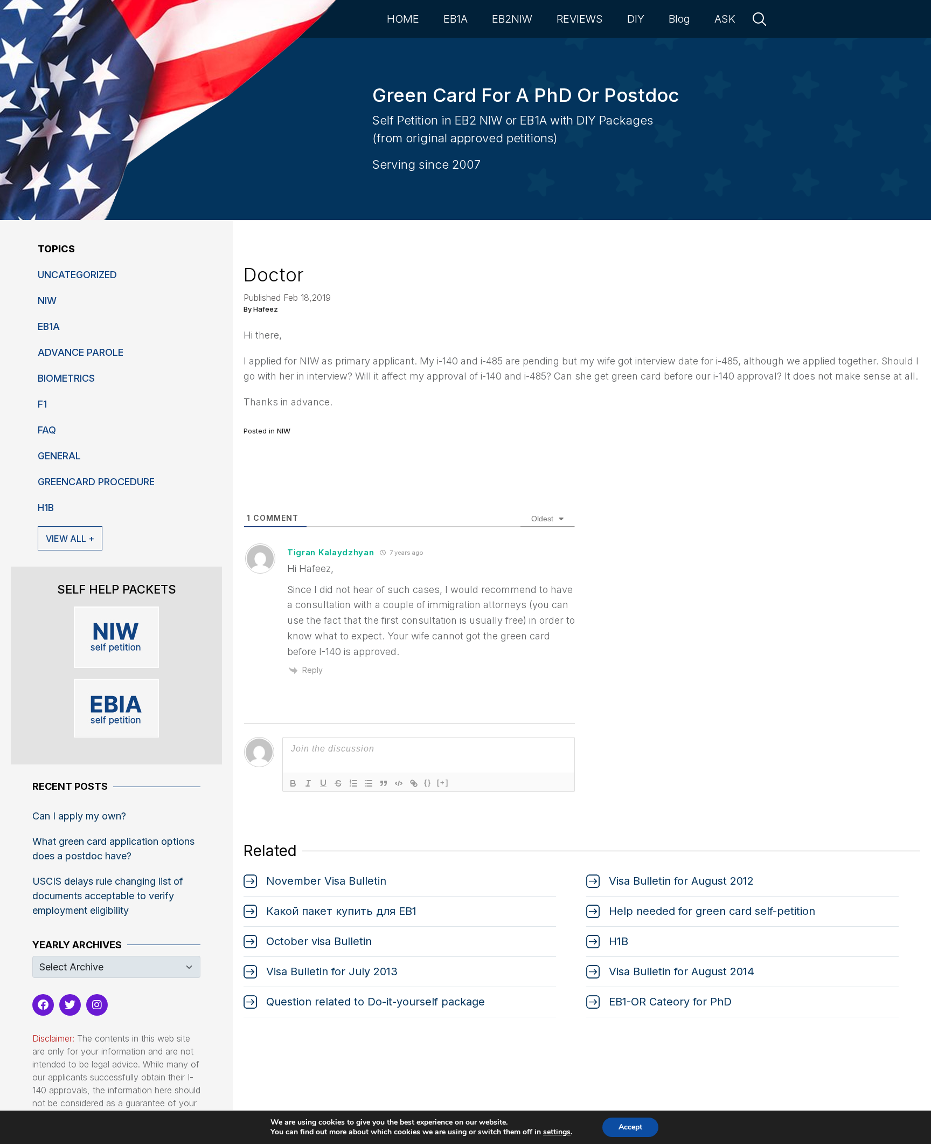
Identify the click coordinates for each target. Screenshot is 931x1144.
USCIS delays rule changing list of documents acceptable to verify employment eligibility (107, 896)
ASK (724, 18)
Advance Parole (80, 352)
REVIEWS (580, 18)
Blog (679, 18)
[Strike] (338, 783)
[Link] (413, 783)
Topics (56, 248)
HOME (403, 18)
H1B (46, 507)
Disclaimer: (53, 1038)
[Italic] (308, 783)
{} (428, 782)
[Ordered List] (353, 783)
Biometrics (66, 378)
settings (557, 1132)
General (59, 455)
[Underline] (323, 783)
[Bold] (293, 783)
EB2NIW (512, 18)
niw (47, 300)
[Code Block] (398, 783)
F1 (42, 404)
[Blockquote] (383, 783)
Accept (630, 1127)
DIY (635, 18)
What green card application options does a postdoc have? (113, 849)
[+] (443, 782)
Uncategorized (77, 274)
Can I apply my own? (79, 816)
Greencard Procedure (96, 481)
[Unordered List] (368, 783)
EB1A (455, 18)
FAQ (47, 430)
